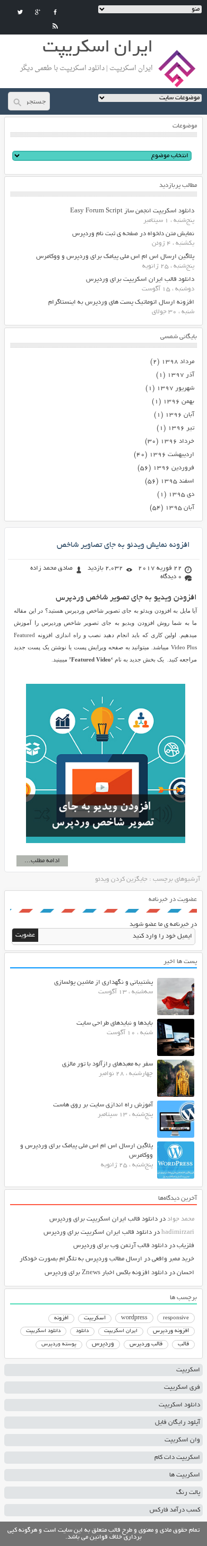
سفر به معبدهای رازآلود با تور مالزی (107, 1064)
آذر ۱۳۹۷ (180, 375)
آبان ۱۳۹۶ (179, 414)
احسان (185, 1272)
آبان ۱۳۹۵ (179, 507)
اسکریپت (95, 1318)
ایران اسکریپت (120, 1331)
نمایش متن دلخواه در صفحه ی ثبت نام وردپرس (133, 233)
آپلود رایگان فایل (177, 1422)
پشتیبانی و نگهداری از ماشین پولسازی (103, 982)
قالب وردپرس (146, 1344)
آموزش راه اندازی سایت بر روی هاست (103, 1105)
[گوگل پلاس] (38, 12)
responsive (176, 1318)
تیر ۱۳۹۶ (181, 428)
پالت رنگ (188, 1492)
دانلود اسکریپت (43, 1331)
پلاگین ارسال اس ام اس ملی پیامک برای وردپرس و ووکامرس (115, 256)
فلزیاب (185, 1245)
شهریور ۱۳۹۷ (175, 388)
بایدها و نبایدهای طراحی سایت (114, 1023)
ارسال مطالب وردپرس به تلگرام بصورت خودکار (81, 1259)
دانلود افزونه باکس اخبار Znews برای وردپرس (106, 1272)
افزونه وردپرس (171, 1331)
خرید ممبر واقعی (173, 1259)
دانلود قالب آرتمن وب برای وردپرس (120, 1245)
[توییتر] (20, 12)
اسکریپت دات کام (177, 1457)
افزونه (61, 1318)
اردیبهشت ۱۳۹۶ (171, 454)
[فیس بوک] (55, 12)
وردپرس (103, 1344)
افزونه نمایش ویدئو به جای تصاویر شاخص (123, 545)
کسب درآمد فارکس (175, 1510)
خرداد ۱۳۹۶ (177, 441)
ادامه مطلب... (42, 860)
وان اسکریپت (182, 1440)
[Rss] (55, 26)
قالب (183, 1344)
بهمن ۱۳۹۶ (178, 401)
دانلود (82, 1331)
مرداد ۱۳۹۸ (177, 361)
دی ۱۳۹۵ (181, 494)
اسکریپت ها (184, 1475)
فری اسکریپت (182, 1387)
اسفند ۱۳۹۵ (177, 481)
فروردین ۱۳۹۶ (173, 468)
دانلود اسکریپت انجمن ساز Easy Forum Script (132, 211)
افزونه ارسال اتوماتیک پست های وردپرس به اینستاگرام (121, 302)
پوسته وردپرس (58, 1344)
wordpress (134, 1318)
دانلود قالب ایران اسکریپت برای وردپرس (140, 279)
